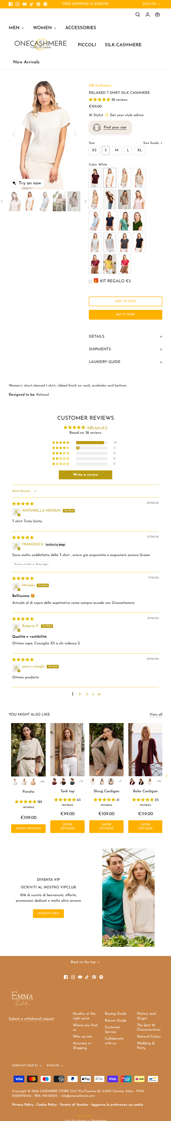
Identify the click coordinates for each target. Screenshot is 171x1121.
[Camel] (33, 781)
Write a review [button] (85, 475)
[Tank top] (67, 749)
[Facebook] (10, 4)
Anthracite (124, 242)
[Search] (138, 14)
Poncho (28, 792)
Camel (95, 199)
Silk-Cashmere (100, 85)
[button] (100, 100)
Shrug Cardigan (106, 791)
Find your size (115, 127)
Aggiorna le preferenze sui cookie (117, 1105)
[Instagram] (17, 4)
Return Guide (115, 1020)
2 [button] (80, 694)
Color (93, 164)
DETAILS (96, 337)
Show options (28, 828)
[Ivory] (23, 781)
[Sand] (102, 781)
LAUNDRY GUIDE (104, 362)
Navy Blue (110, 221)
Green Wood (139, 221)
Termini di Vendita (74, 1105)
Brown (110, 199)
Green (124, 221)
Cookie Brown (124, 178)
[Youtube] (24, 4)
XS (94, 150)
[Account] (148, 14)
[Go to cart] (157, 14)
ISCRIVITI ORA (48, 913)
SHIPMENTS (100, 349)
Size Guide (151, 143)
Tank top (68, 791)
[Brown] (63, 781)
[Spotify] (45, 4)
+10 (159, 781)
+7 (119, 781)
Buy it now (125, 314)
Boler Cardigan (145, 791)
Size (92, 143)
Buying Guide (115, 1014)
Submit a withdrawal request (31, 1019)
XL (139, 150)
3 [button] (87, 694)
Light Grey (95, 242)
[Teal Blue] (72, 781)
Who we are (82, 1036)
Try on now (30, 183)
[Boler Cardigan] (145, 749)
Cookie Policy (47, 1105)
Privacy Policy (22, 1105)
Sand (139, 178)
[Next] (69, 134)
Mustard (110, 264)
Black (139, 242)
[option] (44, 134)
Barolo (95, 178)
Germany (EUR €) (25, 1065)
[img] (23, 504)
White (110, 178)
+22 (42, 781)
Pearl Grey (110, 242)
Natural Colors (149, 1036)
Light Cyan (95, 221)
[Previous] (20, 134)
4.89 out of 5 (97, 427)
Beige (124, 199)
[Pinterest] (38, 4)
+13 (81, 781)
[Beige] (111, 781)
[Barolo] (54, 781)
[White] (14, 781)
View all (156, 714)
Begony (124, 264)
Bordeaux (95, 264)
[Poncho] (28, 749)
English (149, 3)
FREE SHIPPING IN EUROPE (85, 4)
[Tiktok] (31, 4)
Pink (139, 199)
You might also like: (29, 714)
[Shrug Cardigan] (106, 749)
